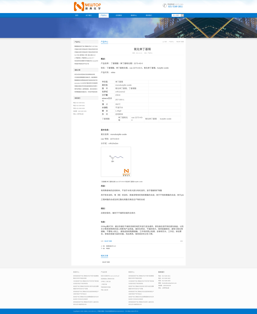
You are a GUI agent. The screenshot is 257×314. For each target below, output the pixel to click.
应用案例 (119, 15)
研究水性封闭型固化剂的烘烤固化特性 (84, 74)
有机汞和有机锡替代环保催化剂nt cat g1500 (86, 61)
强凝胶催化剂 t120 (111, 246)
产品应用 (104, 272)
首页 (76, 15)
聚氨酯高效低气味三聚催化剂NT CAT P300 (86, 46)
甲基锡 (108, 248)
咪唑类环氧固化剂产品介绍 (81, 64)
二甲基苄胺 (104, 284)
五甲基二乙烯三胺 (106, 281)
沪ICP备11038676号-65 (131, 311)
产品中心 (104, 15)
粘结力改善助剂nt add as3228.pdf (110, 276)
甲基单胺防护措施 (106, 287)
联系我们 (149, 15)
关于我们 (89, 15)
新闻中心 (134, 15)
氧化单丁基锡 (108, 241)
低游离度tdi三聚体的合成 (107, 278)
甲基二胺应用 (104, 290)
